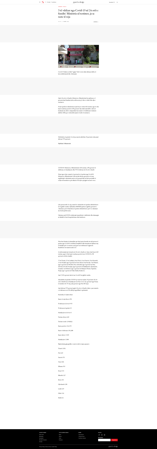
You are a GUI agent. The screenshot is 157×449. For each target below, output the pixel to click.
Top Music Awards (82, 438)
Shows (60, 436)
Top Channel (81, 434)
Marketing (41, 436)
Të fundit (48, 2)
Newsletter (41, 438)
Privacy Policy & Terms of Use (45, 446)
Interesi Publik (62, 6)
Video (60, 438)
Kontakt (40, 441)
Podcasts (61, 439)
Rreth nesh (41, 434)
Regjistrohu (114, 439)
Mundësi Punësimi (43, 439)
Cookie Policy (54, 446)
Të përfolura (53, 2)
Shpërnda (95, 21)
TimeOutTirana (81, 436)
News (60, 434)
